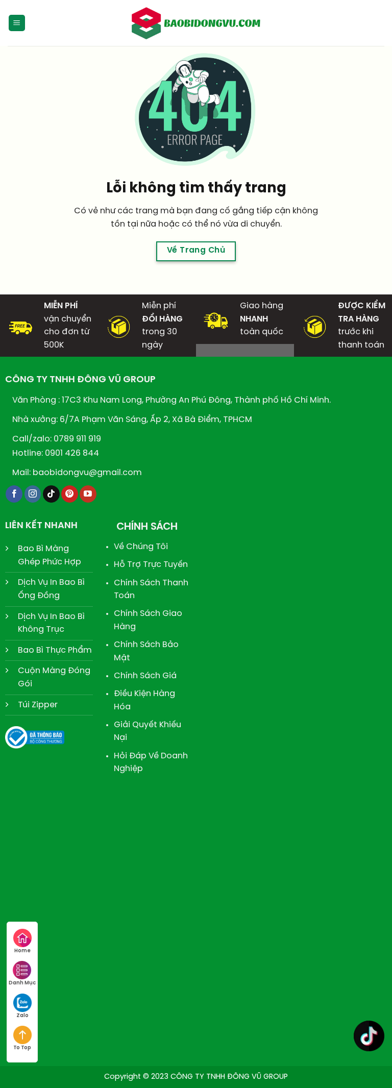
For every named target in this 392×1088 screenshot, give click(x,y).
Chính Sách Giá (145, 676)
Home (22, 951)
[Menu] (17, 23)
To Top (22, 1048)
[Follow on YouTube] (88, 494)
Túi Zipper (38, 705)
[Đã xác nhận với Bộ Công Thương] (34, 736)
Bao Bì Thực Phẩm (55, 650)
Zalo (22, 1016)
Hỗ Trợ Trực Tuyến (151, 564)
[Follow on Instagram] (32, 494)
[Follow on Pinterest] (69, 494)
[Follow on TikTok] (51, 494)
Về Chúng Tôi (141, 546)
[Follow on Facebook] (14, 494)
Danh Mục (22, 983)
